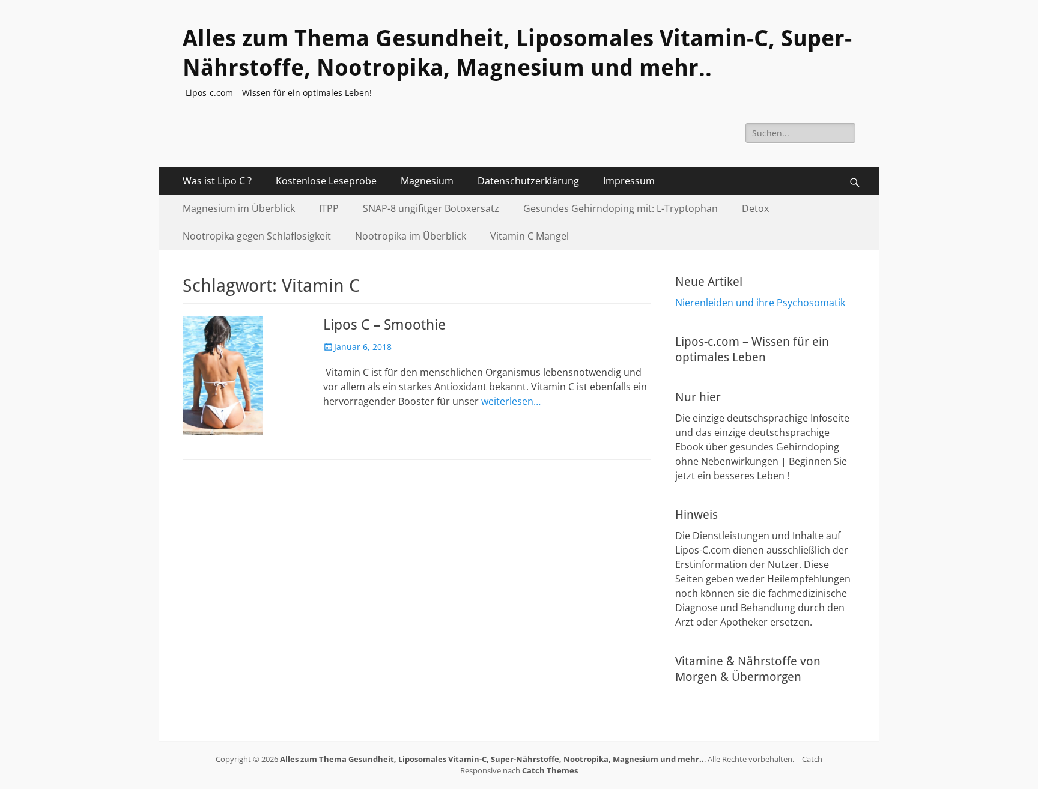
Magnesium (427, 180)
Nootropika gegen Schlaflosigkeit (257, 236)
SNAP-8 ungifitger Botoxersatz (431, 208)
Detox (755, 208)
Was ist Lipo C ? (217, 180)
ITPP (329, 208)
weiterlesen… (511, 401)
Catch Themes (550, 770)
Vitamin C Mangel (529, 236)
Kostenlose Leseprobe (326, 180)
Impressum (629, 180)
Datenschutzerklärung (528, 180)
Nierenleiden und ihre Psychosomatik (760, 302)
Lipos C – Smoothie (384, 324)
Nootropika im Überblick (410, 236)
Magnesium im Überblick (239, 208)
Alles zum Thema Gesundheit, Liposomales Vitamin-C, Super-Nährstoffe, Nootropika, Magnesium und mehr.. (492, 759)
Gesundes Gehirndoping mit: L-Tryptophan (620, 208)
